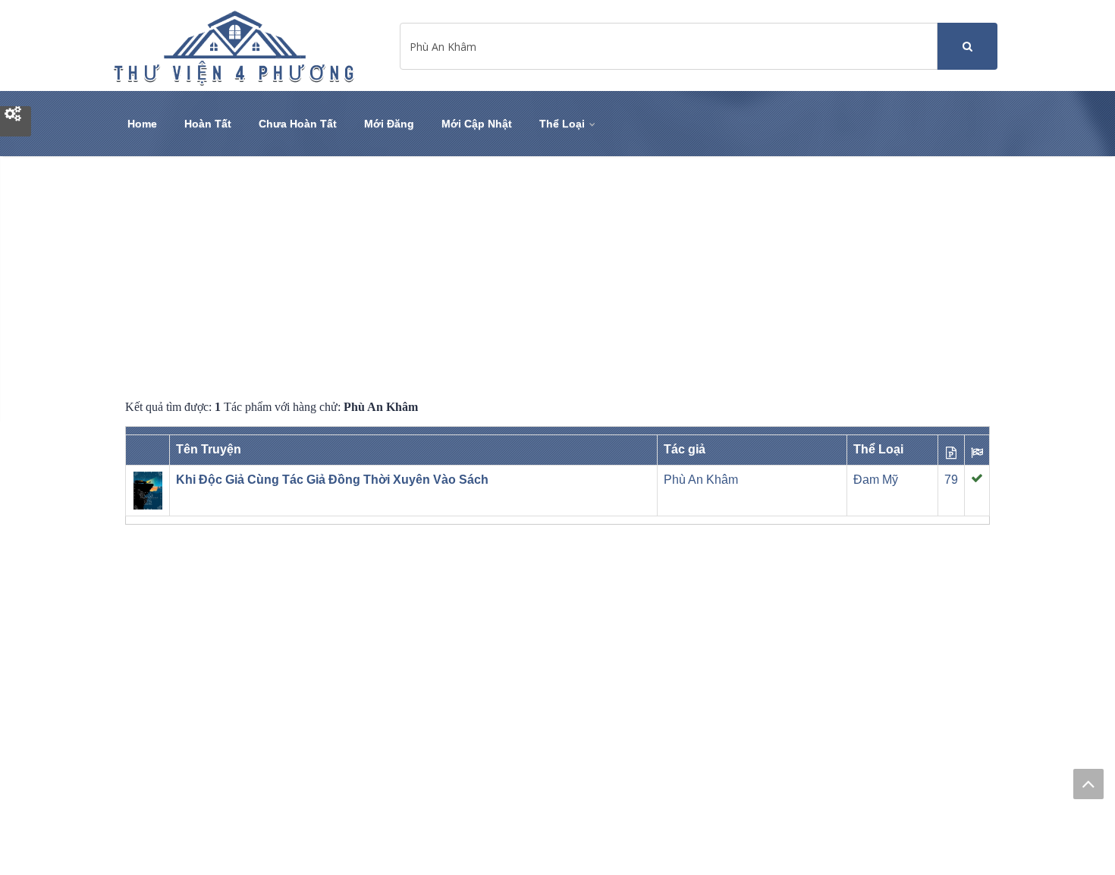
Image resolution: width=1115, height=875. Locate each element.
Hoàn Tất (207, 124)
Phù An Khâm (701, 479)
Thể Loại (563, 124)
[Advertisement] (557, 277)
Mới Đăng (389, 124)
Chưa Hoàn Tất (298, 124)
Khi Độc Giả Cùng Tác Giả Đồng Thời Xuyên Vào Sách (332, 479)
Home (142, 124)
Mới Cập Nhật (476, 124)
